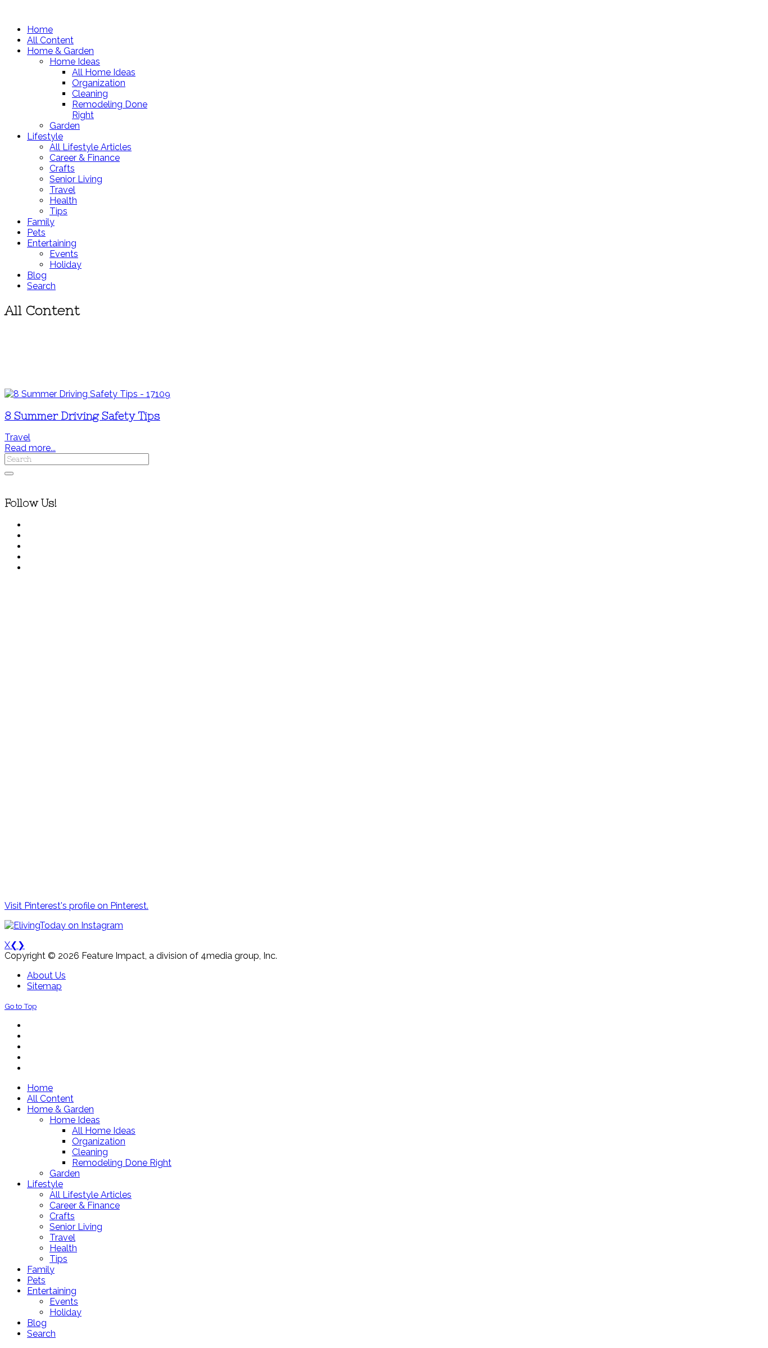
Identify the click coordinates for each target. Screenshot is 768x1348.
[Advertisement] (333, 354)
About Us (46, 975)
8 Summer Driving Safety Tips (82, 416)
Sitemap (44, 986)
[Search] (8, 473)
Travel (17, 437)
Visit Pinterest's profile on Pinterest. (76, 905)
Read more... (30, 448)
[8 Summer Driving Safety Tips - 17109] (87, 394)
